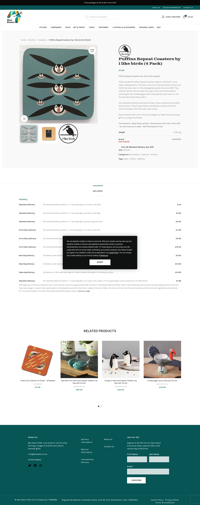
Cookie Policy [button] (114, 253)
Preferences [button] (103, 256)
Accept (100, 262)
